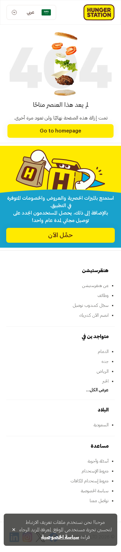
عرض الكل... (97, 390)
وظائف (103, 295)
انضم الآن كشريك (94, 315)
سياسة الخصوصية (95, 491)
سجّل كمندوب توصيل (91, 305)
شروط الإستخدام (95, 471)
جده (105, 361)
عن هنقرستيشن (95, 286)
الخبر (105, 381)
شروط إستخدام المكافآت (89, 481)
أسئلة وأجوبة (98, 461)
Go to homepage (60, 130)
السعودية (101, 425)
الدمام (103, 352)
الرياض (102, 371)
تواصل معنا (99, 501)
